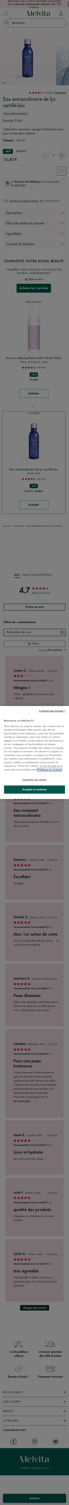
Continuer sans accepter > (52, 711)
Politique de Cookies (49, 769)
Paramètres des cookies (34, 779)
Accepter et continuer (34, 789)
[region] (34, 752)
